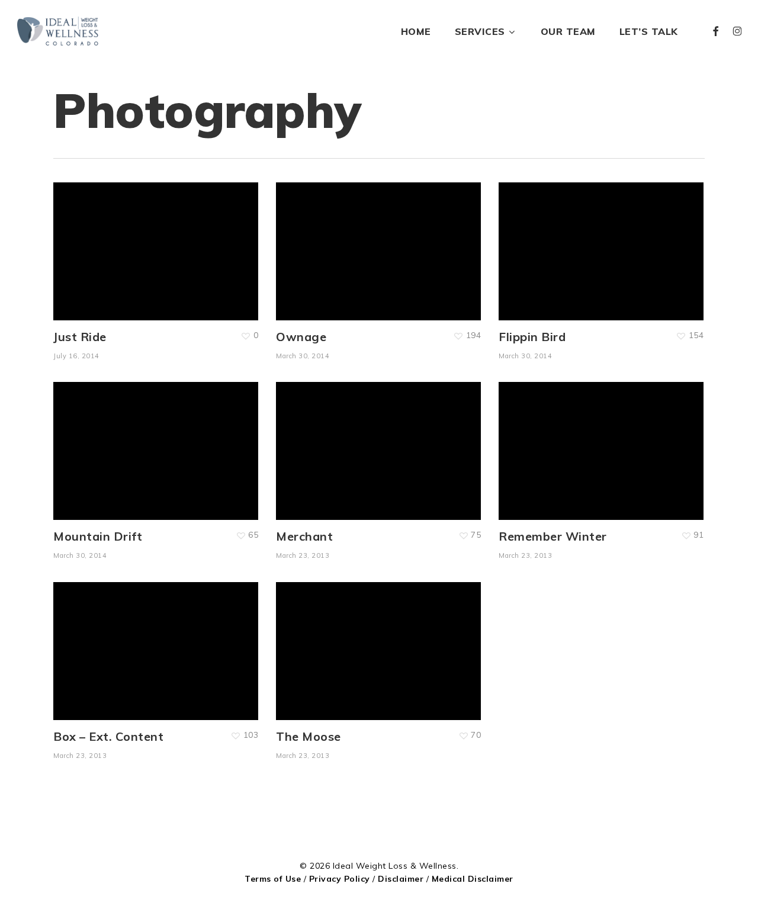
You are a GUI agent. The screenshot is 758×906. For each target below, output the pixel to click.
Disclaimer (400, 878)
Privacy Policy (339, 878)
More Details (192, 239)
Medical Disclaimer (472, 878)
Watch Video (120, 639)
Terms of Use (273, 878)
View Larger (119, 239)
